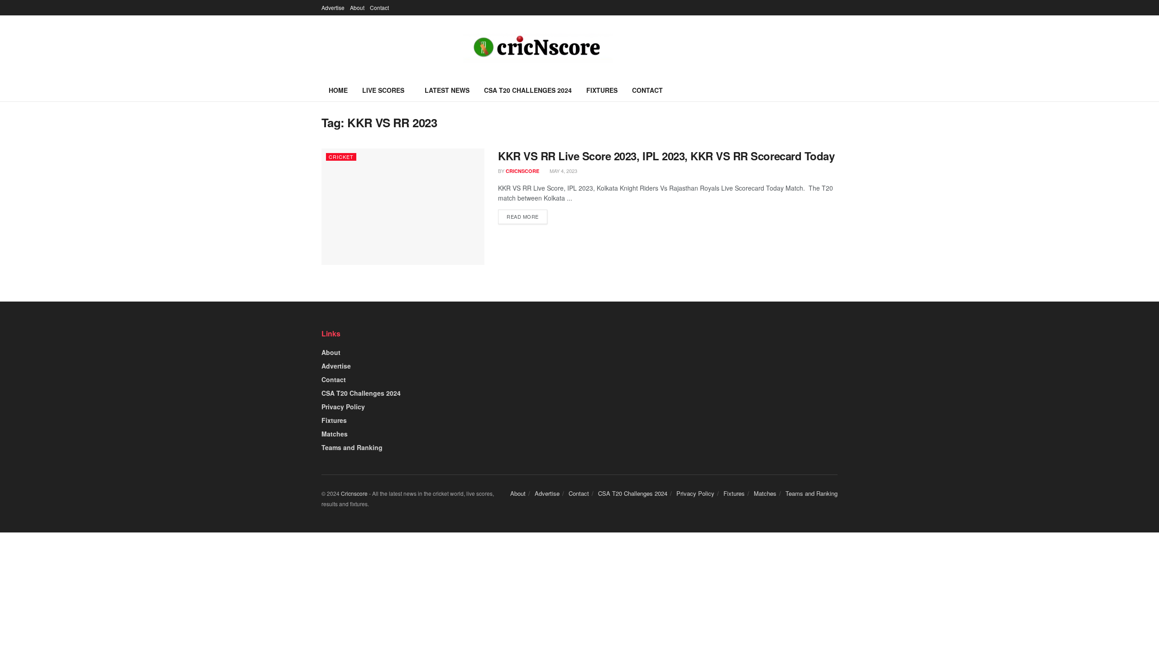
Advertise (333, 7)
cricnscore (522, 171)
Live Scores (383, 90)
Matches (334, 433)
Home (338, 90)
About (357, 7)
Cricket (341, 156)
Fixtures (602, 90)
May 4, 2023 (562, 170)
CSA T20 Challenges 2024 (528, 90)
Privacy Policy (343, 406)
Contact (379, 7)
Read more (523, 216)
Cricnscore (354, 493)
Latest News (447, 90)
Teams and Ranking (352, 447)
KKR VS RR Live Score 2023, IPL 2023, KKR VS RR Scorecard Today (666, 155)
